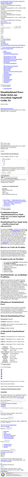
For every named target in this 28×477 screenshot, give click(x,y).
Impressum (6, 431)
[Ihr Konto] (2, 37)
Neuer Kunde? (20, 397)
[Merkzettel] (1, 34)
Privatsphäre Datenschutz (10, 435)
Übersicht (3, 45)
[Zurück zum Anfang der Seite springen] (2, 466)
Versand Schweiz (8, 444)
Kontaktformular (12, 425)
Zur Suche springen (18, 1)
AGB (5, 432)
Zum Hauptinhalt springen (7, 1)
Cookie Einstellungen (9, 438)
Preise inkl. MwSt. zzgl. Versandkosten (9, 153)
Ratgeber (6, 447)
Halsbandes (5, 242)
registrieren (5, 43)
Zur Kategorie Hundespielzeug (11, 54)
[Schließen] (1, 142)
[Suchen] (16, 27)
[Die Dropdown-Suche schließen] (19, 27)
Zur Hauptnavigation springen (13, 2)
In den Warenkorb (5, 175)
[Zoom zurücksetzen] (5, 144)
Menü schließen (6, 39)
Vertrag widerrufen (5, 426)
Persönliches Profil (9, 45)
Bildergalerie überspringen (7, 108)
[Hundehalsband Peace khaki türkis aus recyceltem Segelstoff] (14, 110)
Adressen (16, 45)
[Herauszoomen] (2, 144)
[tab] (15, 202)
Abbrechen (3, 406)
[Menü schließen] (4, 55)
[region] (14, 128)
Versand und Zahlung (9, 436)
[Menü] (2, 25)
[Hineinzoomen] (8, 144)
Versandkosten (4, 460)
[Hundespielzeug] (10, 60)
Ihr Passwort (4, 402)
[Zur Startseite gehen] (6, 22)
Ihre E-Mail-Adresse (6, 400)
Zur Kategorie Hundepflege (10, 63)
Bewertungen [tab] (7, 205)
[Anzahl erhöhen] (9, 173)
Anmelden (3, 42)
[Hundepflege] (15, 72)
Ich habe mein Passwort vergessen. (9, 403)
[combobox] (7, 28)
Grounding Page (7, 445)
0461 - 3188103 (21, 421)
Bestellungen (22, 45)
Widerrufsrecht (7, 434)
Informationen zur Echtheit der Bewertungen (13, 475)
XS (4, 161)
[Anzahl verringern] (3, 173)
